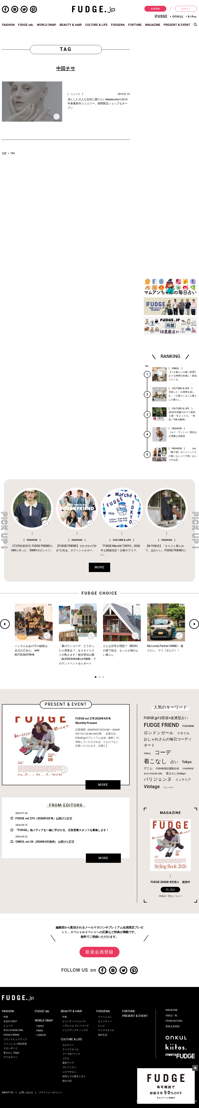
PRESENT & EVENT (177, 25)
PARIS (39, 1030)
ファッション (105, 1017)
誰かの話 (67, 1081)
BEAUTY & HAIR (71, 25)
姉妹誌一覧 (171, 1015)
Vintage (152, 786)
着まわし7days (11, 1052)
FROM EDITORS (174, 1021)
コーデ (162, 753)
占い (174, 762)
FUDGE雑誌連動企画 (167, 768)
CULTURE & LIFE (96, 25)
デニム (148, 768)
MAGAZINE (152, 25)
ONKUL (147, 753)
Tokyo (187, 762)
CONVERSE (188, 768)
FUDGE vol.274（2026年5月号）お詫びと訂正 (43, 818)
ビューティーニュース (74, 1021)
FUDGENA (118, 25)
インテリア (183, 779)
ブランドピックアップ (15, 1039)
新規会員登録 (99, 952)
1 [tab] (95, 677)
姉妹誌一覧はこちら (169, 896)
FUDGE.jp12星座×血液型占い (166, 718)
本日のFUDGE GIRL (153, 773)
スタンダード (10, 1048)
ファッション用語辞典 (15, 1044)
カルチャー (68, 1045)
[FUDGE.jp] (93, 9)
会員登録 (155, 8)
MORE (103, 785)
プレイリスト (69, 1067)
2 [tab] (99, 677)
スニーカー (168, 787)
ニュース (8, 1025)
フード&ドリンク (71, 1054)
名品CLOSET (10, 1021)
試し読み (170, 889)
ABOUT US (7, 1092)
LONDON (41, 1035)
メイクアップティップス (75, 1030)
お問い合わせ (26, 1092)
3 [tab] (103, 677)
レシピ (101, 1025)
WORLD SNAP (46, 25)
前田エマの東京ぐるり (74, 1076)
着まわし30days (176, 774)
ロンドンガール (159, 733)
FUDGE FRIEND (161, 725)
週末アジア (68, 1063)
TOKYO (40, 1026)
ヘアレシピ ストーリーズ (75, 1025)
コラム (65, 1058)
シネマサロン (69, 1072)
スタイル (183, 733)
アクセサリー (10, 1057)
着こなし (155, 761)
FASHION (8, 25)
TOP (4, 153)
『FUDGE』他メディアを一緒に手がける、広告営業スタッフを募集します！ (62, 830)
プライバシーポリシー (50, 1092)
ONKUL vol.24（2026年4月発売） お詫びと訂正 (44, 842)
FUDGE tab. (26, 25)
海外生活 (102, 1035)
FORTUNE (135, 25)
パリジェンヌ (158, 779)
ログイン (186, 8)
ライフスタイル (70, 1049)
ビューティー (105, 1021)
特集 (5, 1017)
